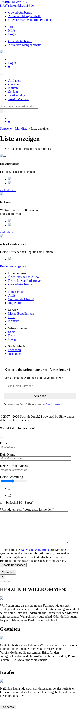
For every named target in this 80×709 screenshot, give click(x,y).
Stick (11, 332)
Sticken (13, 91)
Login (12, 34)
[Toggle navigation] (1, 74)
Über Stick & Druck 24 (23, 277)
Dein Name (7, 454)
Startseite (6, 128)
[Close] (1, 437)
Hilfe (11, 30)
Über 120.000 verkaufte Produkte (30, 20)
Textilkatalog (16, 95)
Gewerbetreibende (20, 12)
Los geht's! (8, 706)
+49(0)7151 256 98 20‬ (14, 1)
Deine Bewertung (11, 477)
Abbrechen (8, 572)
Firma (4, 443)
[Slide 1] (1, 581)
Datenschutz (16, 291)
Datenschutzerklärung (54, 404)
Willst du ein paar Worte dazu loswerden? (27, 509)
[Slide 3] (9, 581)
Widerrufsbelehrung (21, 299)
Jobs (11, 27)
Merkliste (21, 128)
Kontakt (13, 321)
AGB (11, 295)
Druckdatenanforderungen (25, 280)
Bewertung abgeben (13, 266)
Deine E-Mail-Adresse (14, 465)
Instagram (14, 353)
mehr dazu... (8, 190)
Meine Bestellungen (21, 313)
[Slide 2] (5, 581)
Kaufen (13, 88)
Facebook (14, 350)
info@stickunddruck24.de (17, 5)
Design (12, 339)
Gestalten (14, 84)
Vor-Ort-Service (18, 99)
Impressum (15, 303)
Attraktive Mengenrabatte (24, 16)
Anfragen (14, 80)
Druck (12, 335)
